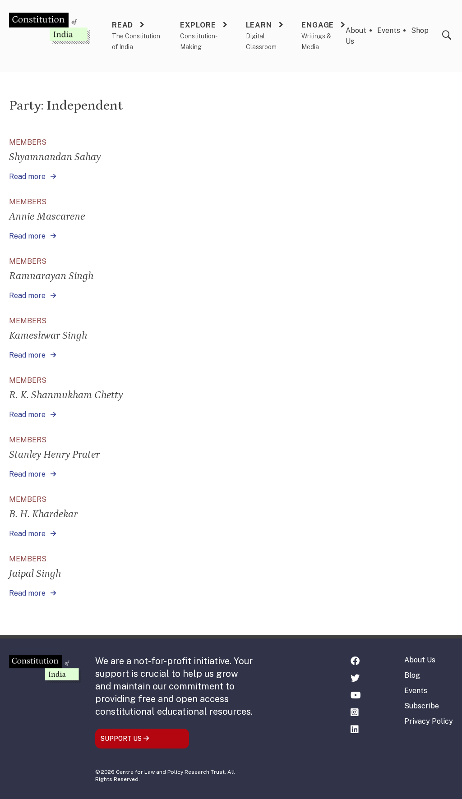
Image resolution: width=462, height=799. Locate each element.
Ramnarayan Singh (51, 276)
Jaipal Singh (35, 573)
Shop (420, 30)
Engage (317, 25)
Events (388, 30)
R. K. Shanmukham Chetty (66, 395)
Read (122, 25)
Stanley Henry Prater (54, 454)
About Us (419, 660)
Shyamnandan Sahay (55, 157)
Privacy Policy (428, 721)
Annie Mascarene (47, 216)
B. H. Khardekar (43, 514)
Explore (198, 25)
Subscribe (421, 706)
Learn (259, 25)
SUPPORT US (122, 738)
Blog (412, 675)
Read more (28, 176)
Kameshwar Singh (48, 335)
